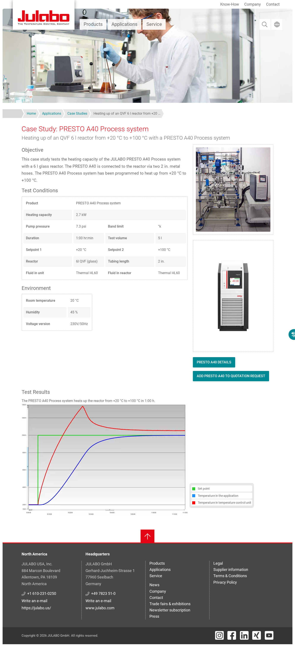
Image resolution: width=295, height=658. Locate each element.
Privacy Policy (225, 582)
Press (154, 616)
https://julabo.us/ (36, 608)
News (154, 585)
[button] (105, 459)
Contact (273, 4)
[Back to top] (147, 536)
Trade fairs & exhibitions (169, 604)
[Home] (44, 15)
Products (93, 24)
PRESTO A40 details (214, 362)
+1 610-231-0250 (41, 593)
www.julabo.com (100, 608)
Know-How (229, 4)
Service (154, 24)
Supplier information (230, 569)
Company (252, 4)
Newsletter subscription (169, 610)
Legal (218, 563)
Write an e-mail (34, 601)
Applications (124, 24)
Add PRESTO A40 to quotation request (231, 376)
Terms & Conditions (230, 576)
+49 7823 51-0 (103, 593)
